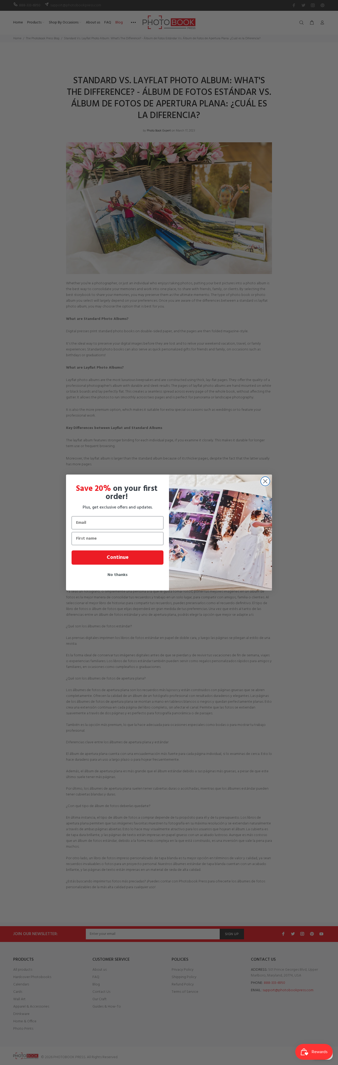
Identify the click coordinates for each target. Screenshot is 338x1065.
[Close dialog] (265, 481)
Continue (118, 557)
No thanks (117, 574)
